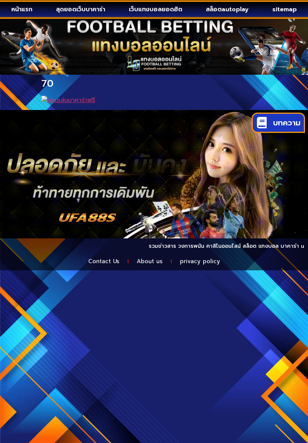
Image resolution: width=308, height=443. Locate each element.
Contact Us (103, 261)
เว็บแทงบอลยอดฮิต (155, 9)
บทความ (286, 122)
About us (150, 261)
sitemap (284, 9)
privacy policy (200, 261)
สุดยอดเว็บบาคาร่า (80, 9)
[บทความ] (261, 122)
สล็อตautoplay (227, 9)
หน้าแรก (21, 9)
